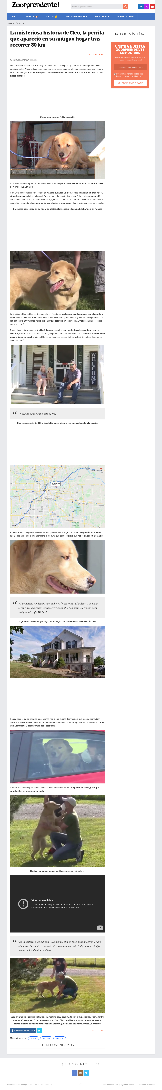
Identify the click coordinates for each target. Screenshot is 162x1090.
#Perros (33, 1038)
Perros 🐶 (32, 16)
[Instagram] (80, 1073)
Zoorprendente (13, 1085)
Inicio (14, 16)
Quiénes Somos (128, 1085)
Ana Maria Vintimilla (21, 60)
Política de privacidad (146, 1085)
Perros (18, 23)
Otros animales (75, 16)
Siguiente (95, 55)
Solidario (101, 16)
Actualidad (124, 16)
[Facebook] (74, 1073)
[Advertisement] (57, 97)
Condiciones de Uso (110, 1085)
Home (9, 23)
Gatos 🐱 (51, 16)
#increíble (59, 1038)
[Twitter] (86, 1073)
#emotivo (46, 1038)
